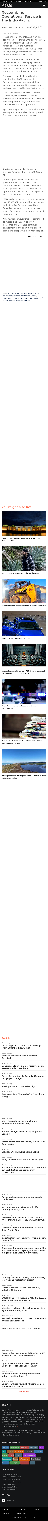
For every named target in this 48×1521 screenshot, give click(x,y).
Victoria (10, 1451)
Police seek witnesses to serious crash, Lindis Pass (22, 1198)
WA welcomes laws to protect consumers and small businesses (24, 1319)
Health (15, 1459)
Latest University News (10, 1487)
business (5, 1463)
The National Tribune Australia (27, 1518)
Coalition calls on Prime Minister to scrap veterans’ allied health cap (23, 1067)
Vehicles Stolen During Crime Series (20, 1152)
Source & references (35, 236)
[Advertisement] (24, 143)
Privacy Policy (21, 1514)
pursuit (5, 300)
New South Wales (29, 1455)
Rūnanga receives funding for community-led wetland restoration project (24, 1278)
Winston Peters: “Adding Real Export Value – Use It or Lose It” (21, 1374)
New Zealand (35, 1459)
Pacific (41, 298)
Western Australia (23, 300)
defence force (26, 296)
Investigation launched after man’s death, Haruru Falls (24, 1239)
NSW (4, 1451)
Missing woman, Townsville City (18, 1086)
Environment (6, 1459)
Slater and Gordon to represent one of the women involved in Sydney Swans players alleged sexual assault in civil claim (24, 1250)
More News (24, 1391)
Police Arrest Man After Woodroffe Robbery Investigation (20, 1208)
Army (14, 293)
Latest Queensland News (11, 1479)
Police (41, 1447)
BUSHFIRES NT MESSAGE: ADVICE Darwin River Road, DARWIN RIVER (24, 1299)
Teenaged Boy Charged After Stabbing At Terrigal (23, 1095)
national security (27, 298)
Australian (28, 293)
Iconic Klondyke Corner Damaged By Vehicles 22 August (21, 1289)
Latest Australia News (10, 1474)
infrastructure (24, 1459)
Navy (36, 298)
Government (8, 298)
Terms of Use (21, 1509)
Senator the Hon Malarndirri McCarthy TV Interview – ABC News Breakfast (23, 1354)
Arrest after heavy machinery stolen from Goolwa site (23, 1143)
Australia (20, 293)
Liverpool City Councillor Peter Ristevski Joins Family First (22, 1228)
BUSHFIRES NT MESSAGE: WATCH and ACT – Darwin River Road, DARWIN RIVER (23, 1218)
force (34, 296)
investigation (14, 1463)
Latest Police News (9, 1484)
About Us (5, 1509)
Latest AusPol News (9, 1489)
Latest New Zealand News (11, 1482)
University (38, 1451)
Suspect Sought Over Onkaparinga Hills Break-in (22, 1132)
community (34, 1447)
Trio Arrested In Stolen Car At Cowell (21, 1328)
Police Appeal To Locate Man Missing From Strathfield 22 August (21, 1046)
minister (17, 298)
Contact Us (5, 1514)
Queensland (29, 1451)
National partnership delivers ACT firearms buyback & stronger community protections (24, 1170)
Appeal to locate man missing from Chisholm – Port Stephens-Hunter (20, 1364)
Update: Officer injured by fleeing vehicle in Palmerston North (23, 1385)
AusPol (11, 1455)
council (4, 1455)
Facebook (10, 1500)
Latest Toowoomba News (11, 1477)
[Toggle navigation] (44, 5)
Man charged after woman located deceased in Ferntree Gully (20, 1122)
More (18, 1426)
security (12, 300)
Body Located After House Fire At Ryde (22, 1160)
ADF (9, 293)
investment (25, 1463)
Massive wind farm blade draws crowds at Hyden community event (24, 1309)
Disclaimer (35, 1509)
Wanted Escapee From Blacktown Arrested (20, 1057)
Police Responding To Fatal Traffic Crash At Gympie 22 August (23, 1077)
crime (32, 1463)
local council (19, 1451)
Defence (16, 296)
